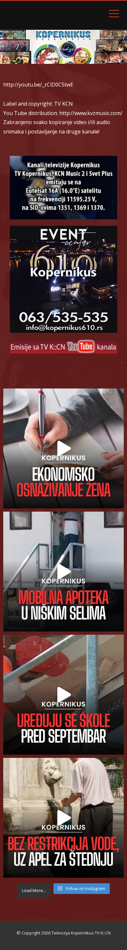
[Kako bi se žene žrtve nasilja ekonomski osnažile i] (63, 448)
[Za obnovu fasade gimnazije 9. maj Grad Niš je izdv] (63, 695)
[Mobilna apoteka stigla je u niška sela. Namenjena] (63, 571)
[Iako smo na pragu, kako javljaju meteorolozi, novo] (63, 818)
